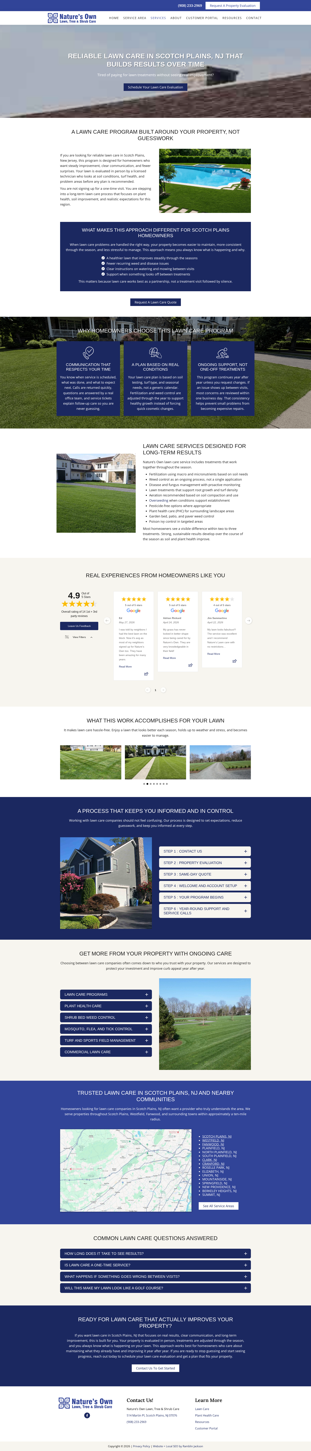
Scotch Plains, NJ (217, 1136)
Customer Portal (206, 1428)
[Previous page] (147, 690)
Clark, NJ (209, 1160)
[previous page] (107, 620)
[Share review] (146, 674)
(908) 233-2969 (190, 5)
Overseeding (158, 500)
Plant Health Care (207, 1415)
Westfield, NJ (213, 1140)
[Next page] (163, 690)
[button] (144, 784)
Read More (125, 666)
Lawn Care (202, 1409)
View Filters (79, 637)
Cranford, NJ (213, 1164)
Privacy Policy (142, 1446)
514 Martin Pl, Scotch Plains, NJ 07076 (152, 1415)
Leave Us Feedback (79, 626)
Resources (202, 1422)
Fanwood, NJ (213, 1144)
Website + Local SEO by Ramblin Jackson (178, 1446)
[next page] (248, 620)
